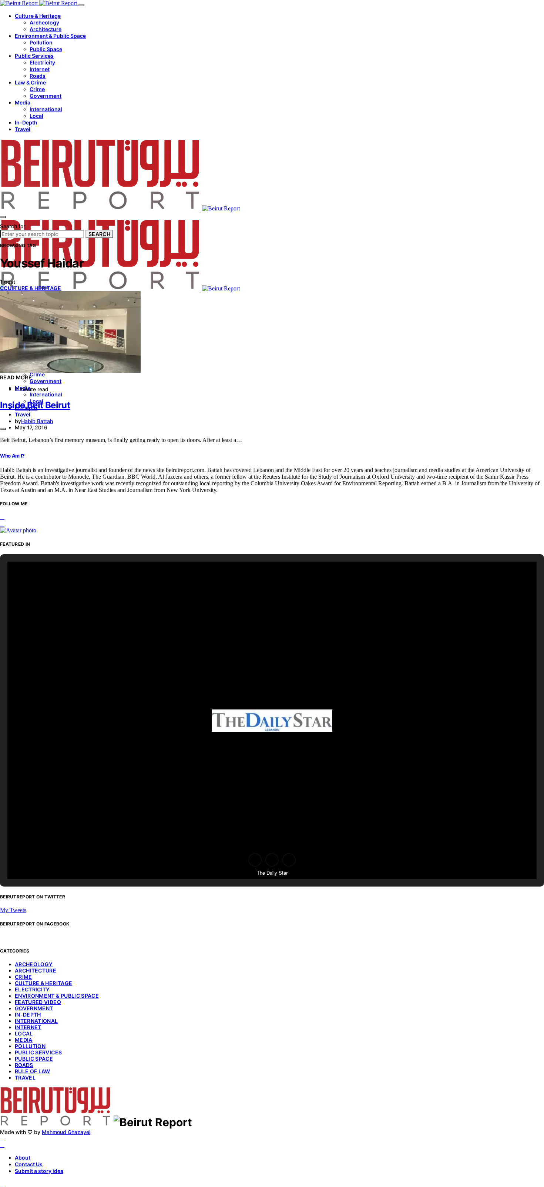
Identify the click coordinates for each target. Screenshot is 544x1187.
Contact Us (29, 1164)
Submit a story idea (39, 1171)
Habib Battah (37, 421)
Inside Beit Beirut (35, 405)
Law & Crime (30, 82)
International (46, 109)
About (22, 1157)
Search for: (13, 226)
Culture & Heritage (38, 16)
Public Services (34, 56)
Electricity (42, 62)
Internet (40, 69)
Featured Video (38, 1002)
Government (45, 96)
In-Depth (26, 122)
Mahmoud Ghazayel (66, 1132)
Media (22, 102)
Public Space (46, 49)
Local (36, 116)
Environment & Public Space (50, 36)
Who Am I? (12, 456)
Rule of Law (32, 1071)
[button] (255, 860)
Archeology (44, 22)
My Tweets (13, 910)
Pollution (41, 42)
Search (99, 234)
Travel (22, 129)
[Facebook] (2, 1138)
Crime (37, 89)
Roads (38, 76)
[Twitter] (2, 1145)
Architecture (45, 29)
